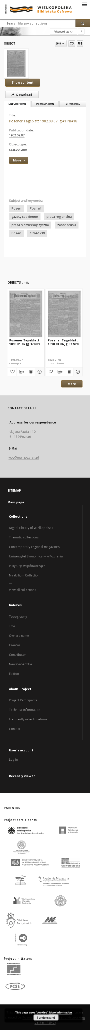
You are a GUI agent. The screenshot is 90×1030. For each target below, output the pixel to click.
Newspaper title (20, 664)
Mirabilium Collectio (23, 575)
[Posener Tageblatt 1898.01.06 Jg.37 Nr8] (64, 314)
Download (24, 95)
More (72, 384)
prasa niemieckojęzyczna (30, 225)
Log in (13, 759)
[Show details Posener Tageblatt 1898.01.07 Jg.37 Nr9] (39, 371)
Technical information (24, 710)
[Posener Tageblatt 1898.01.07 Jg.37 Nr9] (26, 314)
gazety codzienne (25, 217)
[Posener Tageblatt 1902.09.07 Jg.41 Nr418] (16, 63)
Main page (16, 502)
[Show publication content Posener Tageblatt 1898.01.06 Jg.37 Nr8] (68, 371)
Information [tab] (45, 103)
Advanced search (63, 31)
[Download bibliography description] (21, 371)
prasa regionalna (59, 217)
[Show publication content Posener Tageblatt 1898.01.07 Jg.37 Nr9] (30, 371)
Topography (18, 616)
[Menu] (84, 4)
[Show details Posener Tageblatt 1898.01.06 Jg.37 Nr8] (77, 371)
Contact (14, 729)
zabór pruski (66, 225)
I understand (46, 1017)
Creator (14, 645)
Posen (16, 208)
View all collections (22, 590)
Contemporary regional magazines (34, 547)
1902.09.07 (16, 135)
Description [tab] (17, 103)
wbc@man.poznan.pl (23, 457)
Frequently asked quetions (28, 719)
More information (60, 1012)
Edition (14, 674)
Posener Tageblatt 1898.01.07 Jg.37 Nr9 (24, 342)
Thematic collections (23, 537)
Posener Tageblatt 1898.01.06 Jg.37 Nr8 (63, 342)
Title (12, 626)
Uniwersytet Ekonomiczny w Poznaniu (36, 556)
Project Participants (23, 700)
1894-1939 (37, 233)
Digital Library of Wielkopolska (31, 528)
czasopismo (18, 149)
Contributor (17, 655)
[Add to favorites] (71, 43)
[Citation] (80, 43)
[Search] (83, 23)
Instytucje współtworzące (27, 566)
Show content (23, 82)
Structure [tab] (73, 103)
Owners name (19, 636)
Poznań (35, 208)
